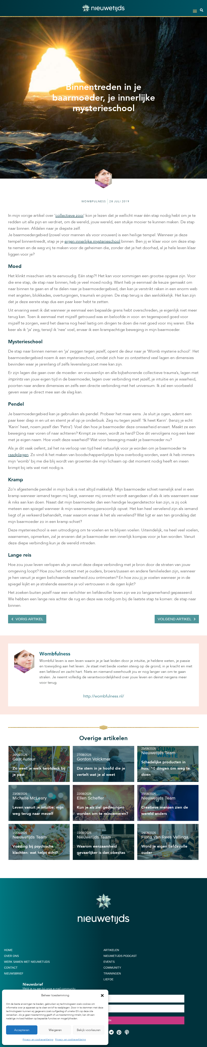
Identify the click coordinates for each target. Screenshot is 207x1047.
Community (112, 967)
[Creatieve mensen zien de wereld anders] (168, 803)
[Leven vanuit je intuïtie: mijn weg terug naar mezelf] (39, 803)
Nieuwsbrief (13, 973)
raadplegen (18, 454)
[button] (102, 995)
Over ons (11, 955)
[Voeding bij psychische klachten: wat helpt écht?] (39, 842)
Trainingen (112, 973)
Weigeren (55, 1030)
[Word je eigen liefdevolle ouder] (168, 842)
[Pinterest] (119, 1032)
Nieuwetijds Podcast (120, 955)
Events (109, 961)
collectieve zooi (69, 215)
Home (8, 950)
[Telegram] (111, 1032)
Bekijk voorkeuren (88, 1030)
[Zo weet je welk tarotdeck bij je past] (39, 764)
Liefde (108, 979)
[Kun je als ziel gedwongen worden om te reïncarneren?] (103, 803)
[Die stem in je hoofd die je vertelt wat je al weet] (103, 764)
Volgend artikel (174, 619)
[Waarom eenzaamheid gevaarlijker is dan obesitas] (103, 842)
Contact (11, 967)
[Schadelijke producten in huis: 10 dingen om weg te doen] (168, 764)
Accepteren (21, 1030)
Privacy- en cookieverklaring (38, 1039)
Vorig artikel (29, 619)
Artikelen (111, 950)
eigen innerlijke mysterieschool (92, 241)
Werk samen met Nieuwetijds (27, 961)
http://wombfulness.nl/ (103, 696)
